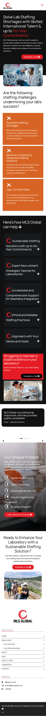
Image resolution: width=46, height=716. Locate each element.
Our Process (9, 644)
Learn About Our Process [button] (18, 515)
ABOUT (4, 652)
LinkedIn (7, 689)
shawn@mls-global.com (14, 685)
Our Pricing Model (12, 648)
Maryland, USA (10, 682)
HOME (4, 636)
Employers (6, 640)
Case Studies (7, 661)
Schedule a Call (31, 57)
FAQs (4, 656)
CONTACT (5, 669)
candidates (7, 665)
